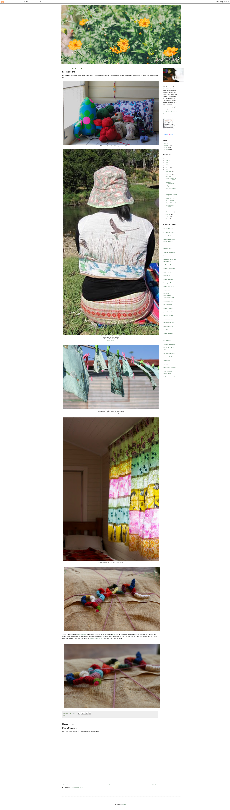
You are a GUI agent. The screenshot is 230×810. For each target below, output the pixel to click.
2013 (166, 165)
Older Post (155, 784)
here (113, 634)
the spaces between (169, 353)
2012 (166, 167)
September (169, 212)
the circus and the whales (171, 189)
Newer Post (66, 784)
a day (167, 186)
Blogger (124, 804)
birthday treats (170, 209)
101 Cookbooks (168, 228)
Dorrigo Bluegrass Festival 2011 (171, 179)
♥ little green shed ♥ (169, 376)
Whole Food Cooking (169, 367)
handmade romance (169, 268)
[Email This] (79, 713)
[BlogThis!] (82, 713)
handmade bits (170, 192)
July (167, 216)
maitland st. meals (169, 286)
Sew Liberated (168, 329)
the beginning (170, 198)
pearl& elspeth (110, 340)
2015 (166, 160)
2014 (166, 162)
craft (68, 716)
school (166, 147)
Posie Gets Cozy (168, 319)
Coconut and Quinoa (169, 252)
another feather (168, 236)
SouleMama (167, 337)
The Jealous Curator (169, 344)
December (169, 171)
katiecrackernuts (168, 279)
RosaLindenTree (168, 326)
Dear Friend (167, 255)
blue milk (166, 245)
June (167, 219)
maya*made (167, 290)
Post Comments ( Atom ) (76, 787)
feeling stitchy (168, 265)
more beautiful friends (170, 206)
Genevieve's (82, 634)
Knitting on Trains (169, 283)
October (168, 176)
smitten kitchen (168, 333)
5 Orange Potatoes (169, 232)
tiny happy (167, 360)
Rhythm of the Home (169, 322)
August (168, 214)
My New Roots (168, 304)
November (169, 174)
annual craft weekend (96, 638)
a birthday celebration (170, 183)
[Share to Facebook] (87, 713)
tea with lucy (167, 340)
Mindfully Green (168, 301)
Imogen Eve (167, 275)
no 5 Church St (170, 200)
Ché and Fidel (168, 248)
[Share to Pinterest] (90, 713)
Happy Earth (167, 272)
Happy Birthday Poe (171, 202)
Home (110, 784)
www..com (168, 134)
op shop (166, 149)
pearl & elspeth (168, 311)
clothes (166, 145)
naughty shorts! (168, 308)
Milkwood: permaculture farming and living (169, 295)
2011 (166, 169)
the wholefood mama (170, 357)
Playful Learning (168, 315)
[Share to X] (84, 713)
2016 (166, 158)
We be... (166, 364)
